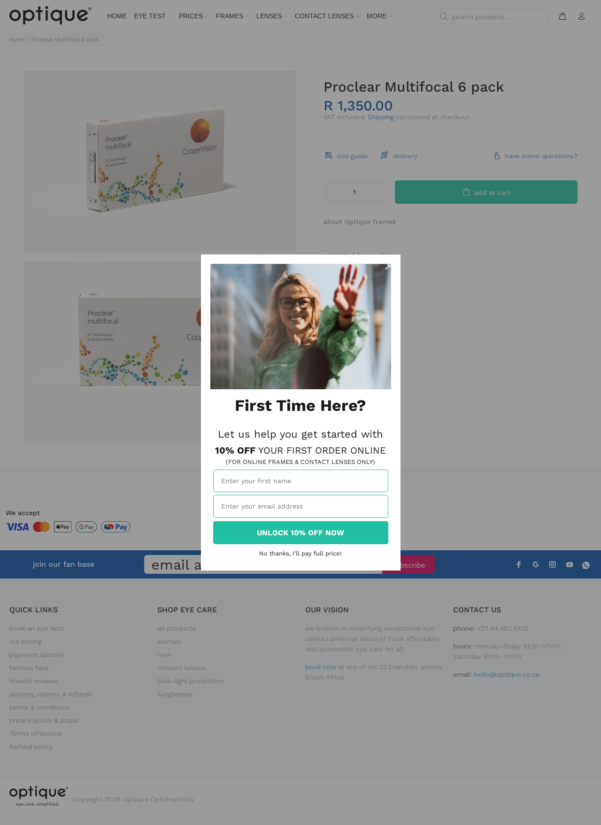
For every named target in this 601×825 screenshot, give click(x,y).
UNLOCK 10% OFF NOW (300, 532)
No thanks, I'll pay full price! (300, 553)
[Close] (389, 265)
